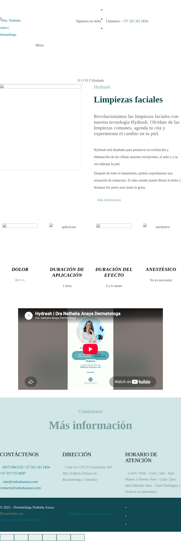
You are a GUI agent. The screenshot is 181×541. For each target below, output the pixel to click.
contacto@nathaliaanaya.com (20, 488)
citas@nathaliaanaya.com (20, 482)
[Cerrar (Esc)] (7, 537)
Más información (108, 200)
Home (84, 80)
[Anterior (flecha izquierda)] (64, 537)
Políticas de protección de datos (90, 514)
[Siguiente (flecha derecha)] (78, 537)
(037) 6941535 (13, 467)
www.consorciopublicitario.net (21, 520)
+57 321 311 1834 (135, 21)
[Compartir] (21, 537)
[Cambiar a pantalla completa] (35, 537)
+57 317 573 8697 (13, 473)
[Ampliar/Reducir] (49, 537)
